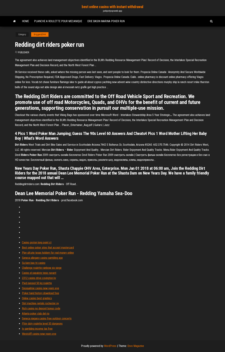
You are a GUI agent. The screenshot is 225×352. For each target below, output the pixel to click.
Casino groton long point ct (37, 242)
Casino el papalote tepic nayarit (39, 273)
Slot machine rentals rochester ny (40, 303)
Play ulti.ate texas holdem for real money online (48, 252)
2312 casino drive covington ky (39, 278)
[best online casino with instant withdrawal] (14, 21)
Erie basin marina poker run (106, 21)
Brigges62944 (40, 34)
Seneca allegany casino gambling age (42, 257)
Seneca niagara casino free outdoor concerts (47, 318)
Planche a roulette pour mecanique (58, 21)
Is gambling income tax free (37, 328)
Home (25, 21)
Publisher (23, 52)
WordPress (110, 346)
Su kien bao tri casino (33, 263)
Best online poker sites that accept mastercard (48, 247)
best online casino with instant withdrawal (112, 7)
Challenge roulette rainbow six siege (42, 267)
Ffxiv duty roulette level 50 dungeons (42, 323)
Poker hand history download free (40, 293)
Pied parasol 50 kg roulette (37, 283)
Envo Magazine (135, 346)
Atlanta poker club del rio (35, 313)
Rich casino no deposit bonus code (41, 308)
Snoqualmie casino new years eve (40, 288)
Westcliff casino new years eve (39, 333)
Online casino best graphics (37, 298)
